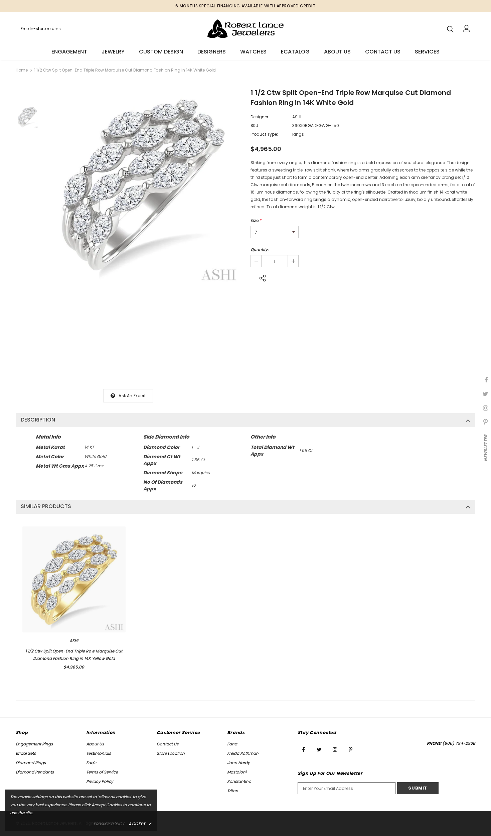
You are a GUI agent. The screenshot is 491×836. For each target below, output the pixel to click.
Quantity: (260, 249)
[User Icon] (466, 28)
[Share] (260, 277)
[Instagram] (335, 749)
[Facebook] (304, 749)
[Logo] (245, 28)
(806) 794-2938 (458, 743)
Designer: (260, 117)
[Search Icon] (450, 28)
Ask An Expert (132, 395)
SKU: (255, 125)
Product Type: (264, 134)
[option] (143, 187)
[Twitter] (319, 749)
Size (256, 220)
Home (22, 70)
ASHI (296, 117)
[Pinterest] (351, 749)
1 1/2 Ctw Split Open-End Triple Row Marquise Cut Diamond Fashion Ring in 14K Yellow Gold (73, 654)
